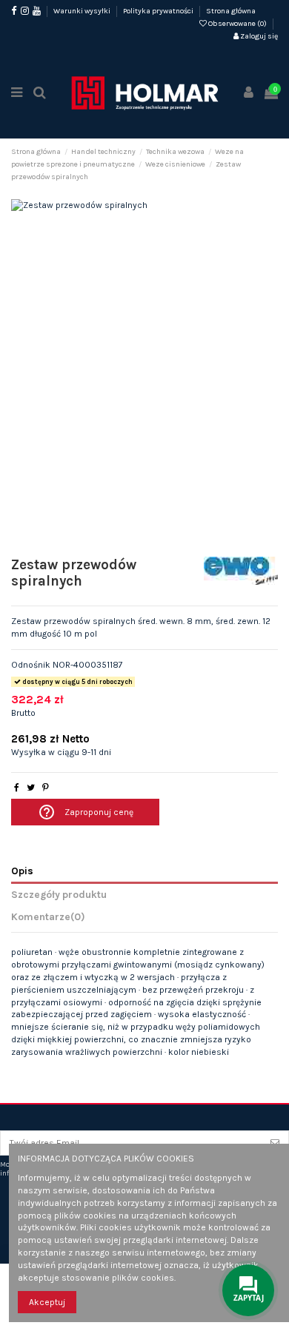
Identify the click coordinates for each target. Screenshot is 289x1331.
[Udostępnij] (16, 787)
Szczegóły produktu (59, 894)
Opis (22, 870)
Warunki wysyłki (82, 11)
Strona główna (231, 11)
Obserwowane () (237, 23)
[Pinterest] (45, 787)
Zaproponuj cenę (85, 812)
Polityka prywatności (159, 11)
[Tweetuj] (31, 787)
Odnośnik (30, 665)
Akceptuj (47, 1302)
